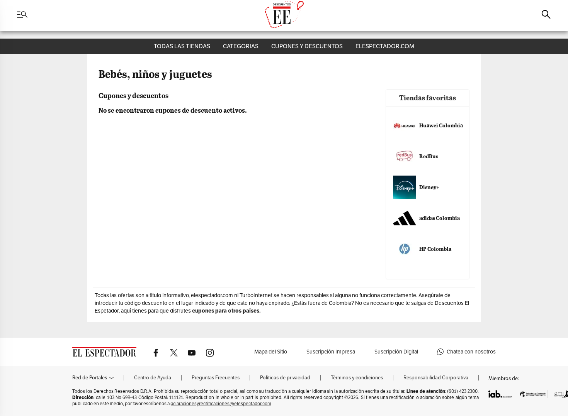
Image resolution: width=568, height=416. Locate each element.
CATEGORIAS (240, 46)
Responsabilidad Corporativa (435, 377)
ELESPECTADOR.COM (384, 46)
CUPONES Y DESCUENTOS (307, 46)
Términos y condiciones (357, 377)
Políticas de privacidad (285, 377)
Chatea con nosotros (471, 351)
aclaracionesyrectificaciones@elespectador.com (221, 403)
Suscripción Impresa (330, 351)
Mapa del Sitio (270, 351)
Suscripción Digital (396, 351)
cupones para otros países (225, 310)
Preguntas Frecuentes (216, 377)
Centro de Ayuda (152, 377)
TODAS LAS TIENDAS (182, 46)
